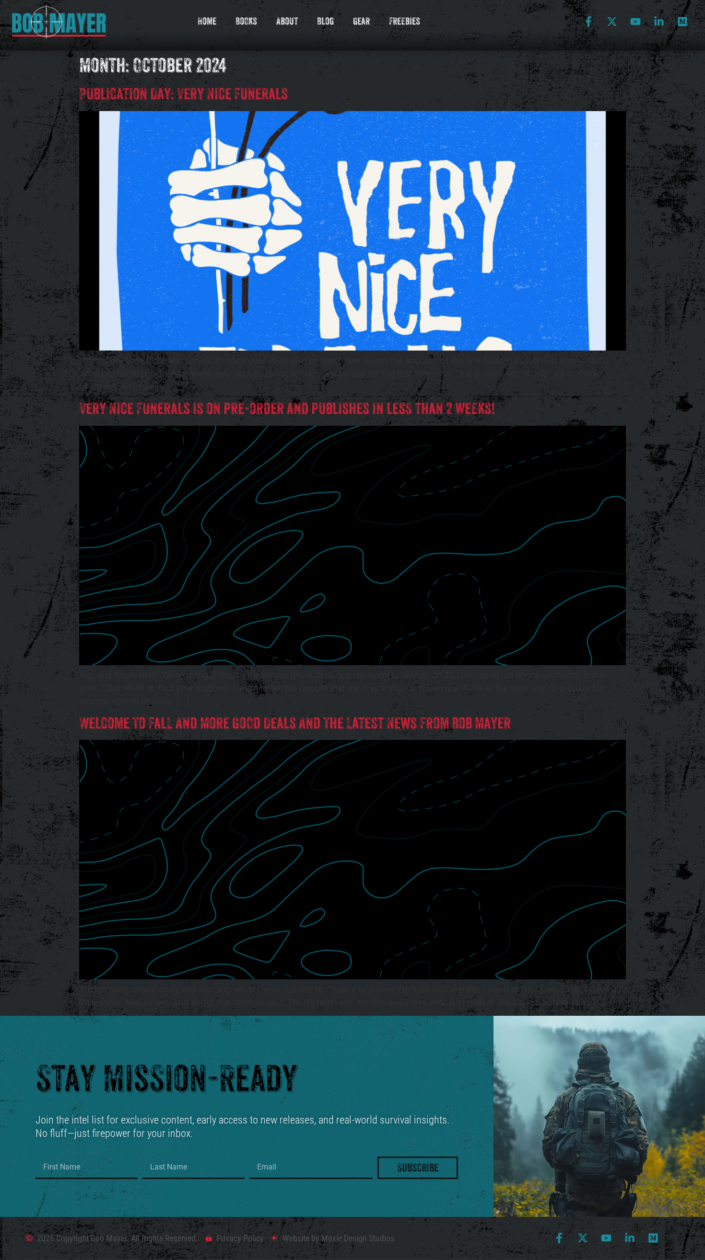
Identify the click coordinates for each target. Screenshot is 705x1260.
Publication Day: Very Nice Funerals (183, 93)
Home (207, 21)
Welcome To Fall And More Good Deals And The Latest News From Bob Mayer (295, 723)
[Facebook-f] (588, 21)
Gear (361, 21)
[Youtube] (635, 21)
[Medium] (682, 21)
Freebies (404, 21)
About (287, 21)
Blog (325, 21)
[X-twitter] (612, 21)
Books (246, 21)
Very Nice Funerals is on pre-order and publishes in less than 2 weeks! (287, 408)
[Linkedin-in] (659, 21)
